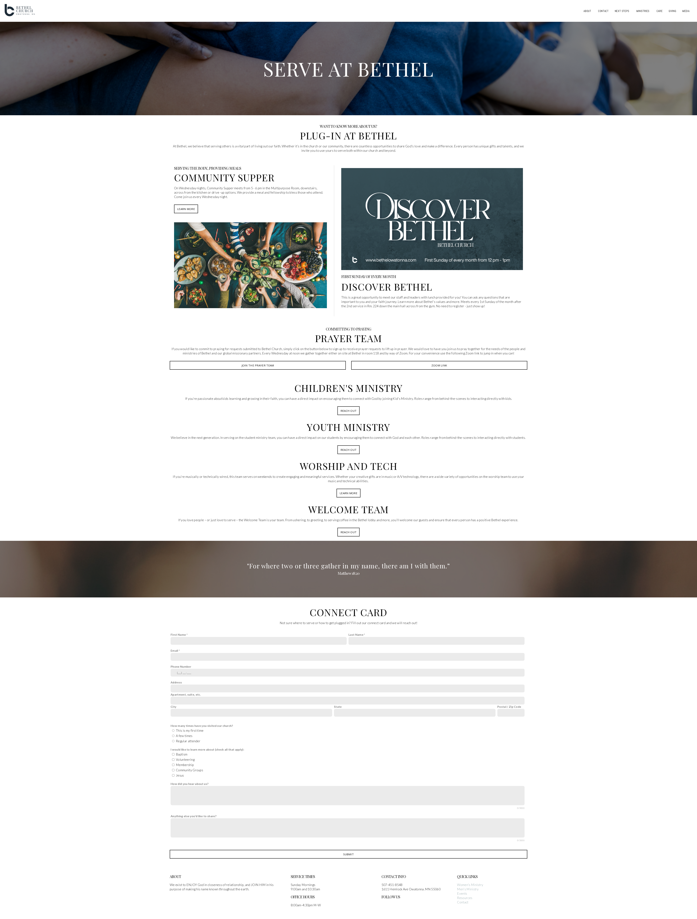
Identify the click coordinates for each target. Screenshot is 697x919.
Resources (464, 898)
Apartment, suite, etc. (186, 694)
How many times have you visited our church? (202, 725)
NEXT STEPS (622, 11)
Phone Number (181, 666)
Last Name (355, 634)
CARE (660, 11)
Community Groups (189, 770)
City (173, 706)
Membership (185, 765)
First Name (178, 634)
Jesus (180, 775)
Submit (348, 854)
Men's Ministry (468, 889)
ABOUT (588, 11)
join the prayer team (258, 365)
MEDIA (686, 11)
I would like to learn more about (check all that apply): (207, 749)
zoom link (439, 365)
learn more (348, 493)
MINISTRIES (643, 11)
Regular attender (188, 741)
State (338, 706)
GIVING (672, 11)
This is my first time (190, 730)
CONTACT (603, 11)
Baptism (181, 754)
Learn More (186, 209)
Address (176, 682)
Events (462, 893)
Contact (462, 902)
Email (174, 650)
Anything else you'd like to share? (194, 816)
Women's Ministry (470, 885)
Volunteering (185, 759)
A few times (184, 736)
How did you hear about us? (190, 783)
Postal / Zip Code (509, 706)
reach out (349, 410)
